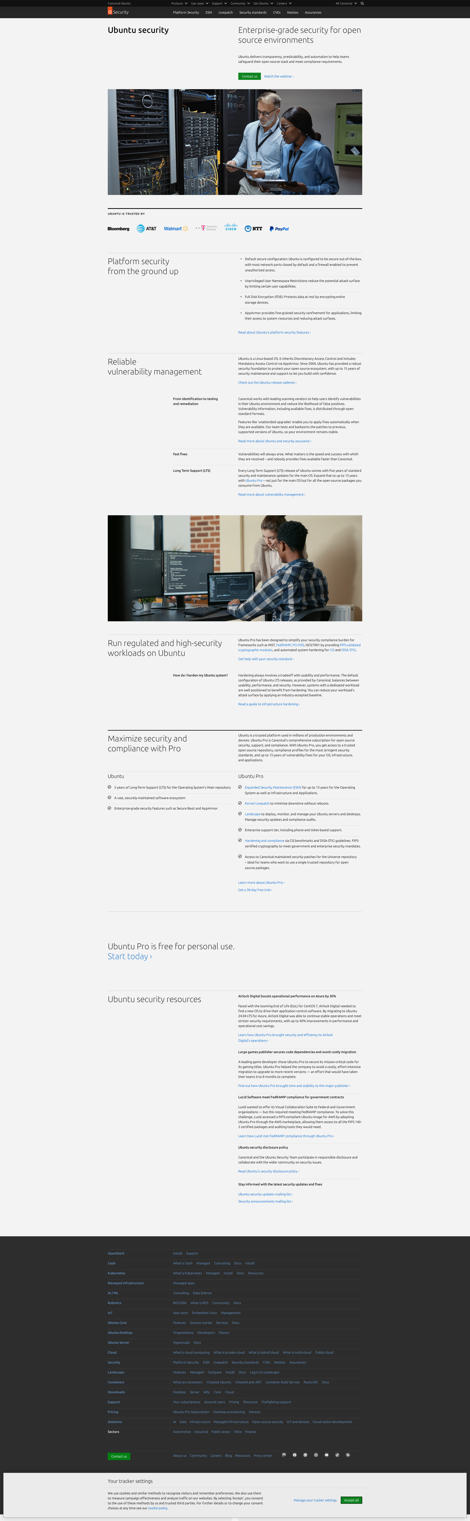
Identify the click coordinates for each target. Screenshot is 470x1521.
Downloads (116, 1392)
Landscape (253, 814)
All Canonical (344, 3)
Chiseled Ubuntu (219, 1382)
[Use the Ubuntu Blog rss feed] (349, 1456)
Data (183, 1422)
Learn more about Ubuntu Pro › (261, 882)
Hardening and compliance (264, 840)
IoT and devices (298, 1422)
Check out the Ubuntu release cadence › (267, 382)
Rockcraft (311, 1382)
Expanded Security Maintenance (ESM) (273, 787)
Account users (214, 1402)
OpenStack (116, 1253)
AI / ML (113, 1293)
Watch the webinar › (279, 76)
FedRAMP (283, 645)
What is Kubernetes (187, 1273)
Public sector (221, 1431)
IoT (110, 1312)
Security (114, 1362)
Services (222, 1322)
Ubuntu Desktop (120, 1332)
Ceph (111, 1263)
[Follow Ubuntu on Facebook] (295, 1456)
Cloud (112, 1352)
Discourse (250, 1402)
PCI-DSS (298, 645)
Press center (263, 1455)
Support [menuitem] (217, 3)
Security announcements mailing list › (265, 1201)
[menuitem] (346, 3)
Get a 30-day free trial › (255, 890)
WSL (206, 1392)
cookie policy (157, 1508)
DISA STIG (348, 650)
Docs (237, 1263)
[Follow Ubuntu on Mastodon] (285, 1456)
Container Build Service (283, 1382)
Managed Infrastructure (231, 1422)
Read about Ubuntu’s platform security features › (274, 332)
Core (217, 1392)
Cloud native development (332, 1422)
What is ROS (199, 1303)
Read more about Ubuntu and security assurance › (274, 441)
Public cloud (324, 1352)
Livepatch (226, 12)
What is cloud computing (191, 1352)
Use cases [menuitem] (197, 3)
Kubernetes (116, 1273)
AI (174, 1422)
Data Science (202, 1293)
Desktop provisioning (229, 1412)
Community (221, 1303)
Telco (238, 1431)
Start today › (130, 956)
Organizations (183, 1332)
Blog (228, 1455)
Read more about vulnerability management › (271, 494)
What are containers (188, 1382)
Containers (116, 1382)
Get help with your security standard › (266, 659)
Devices (254, 1412)
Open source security (267, 1422)
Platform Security (186, 12)
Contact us (249, 76)
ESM (209, 12)
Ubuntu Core (117, 1322)
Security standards (253, 12)
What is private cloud (229, 1352)
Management (231, 1312)
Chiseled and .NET (248, 1382)
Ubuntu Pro (254, 480)
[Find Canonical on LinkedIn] (306, 1456)
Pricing (234, 1402)
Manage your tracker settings (315, 1500)
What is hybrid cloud (264, 1352)
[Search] (362, 3)
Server (194, 1392)
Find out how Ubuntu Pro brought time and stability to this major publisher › (294, 1085)
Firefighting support (276, 1402)
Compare (215, 1372)
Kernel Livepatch (257, 803)
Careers (216, 1455)
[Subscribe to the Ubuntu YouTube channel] (327, 1456)
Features (179, 1322)
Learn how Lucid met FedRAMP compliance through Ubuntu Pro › (286, 1136)
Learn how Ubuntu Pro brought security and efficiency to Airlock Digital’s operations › (285, 1037)
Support (192, 1253)
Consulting (222, 1263)
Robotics (114, 1303)
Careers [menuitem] (282, 3)
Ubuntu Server (118, 1342)
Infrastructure (200, 1422)
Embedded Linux (204, 1312)
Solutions (115, 1422)
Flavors (224, 1332)
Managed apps (184, 1283)
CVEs (277, 12)
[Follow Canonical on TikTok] (338, 1456)
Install (177, 1253)
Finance (250, 1431)
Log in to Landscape (264, 1372)
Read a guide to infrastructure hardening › (269, 704)
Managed (203, 1263)
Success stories (201, 1322)
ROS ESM (180, 1303)
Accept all (351, 1500)
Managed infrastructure (126, 1283)
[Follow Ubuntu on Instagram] (317, 1456)
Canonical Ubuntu (119, 3)
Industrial (201, 1431)
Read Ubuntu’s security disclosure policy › (268, 1171)
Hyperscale (181, 1342)
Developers (206, 1332)
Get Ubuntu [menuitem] (261, 3)
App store (180, 1312)
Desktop (179, 1392)
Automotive (182, 1431)
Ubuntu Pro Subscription (191, 1412)
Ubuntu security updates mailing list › (265, 1194)
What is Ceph (182, 1263)
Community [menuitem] (238, 3)
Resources (255, 1273)
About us (180, 1455)
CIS (332, 650)
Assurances (313, 12)
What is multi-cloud (297, 1352)
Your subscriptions (186, 1402)
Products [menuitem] (177, 3)
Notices (292, 12)
